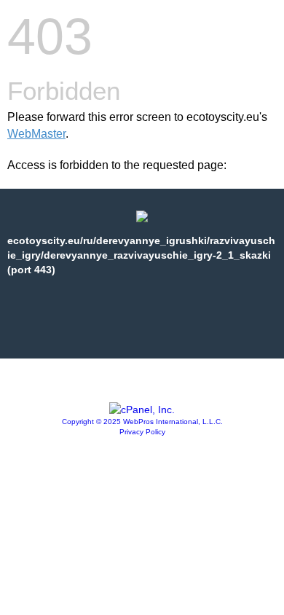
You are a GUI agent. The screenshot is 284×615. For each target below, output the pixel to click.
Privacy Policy (142, 432)
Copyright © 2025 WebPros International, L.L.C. (142, 422)
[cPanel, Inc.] (142, 409)
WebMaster (36, 134)
